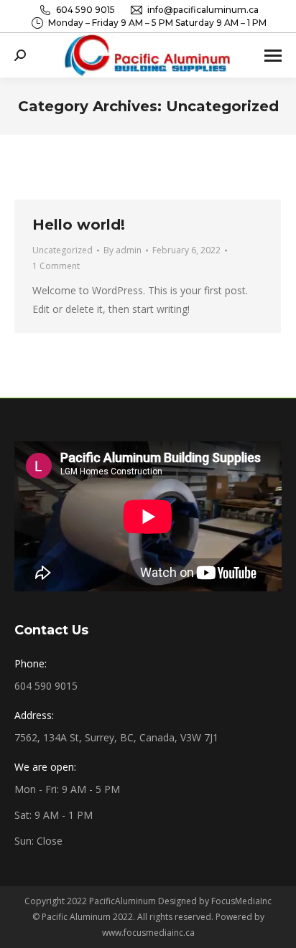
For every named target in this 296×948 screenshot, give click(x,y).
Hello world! (78, 224)
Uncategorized (62, 250)
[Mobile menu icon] (273, 55)
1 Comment (56, 266)
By (122, 250)
